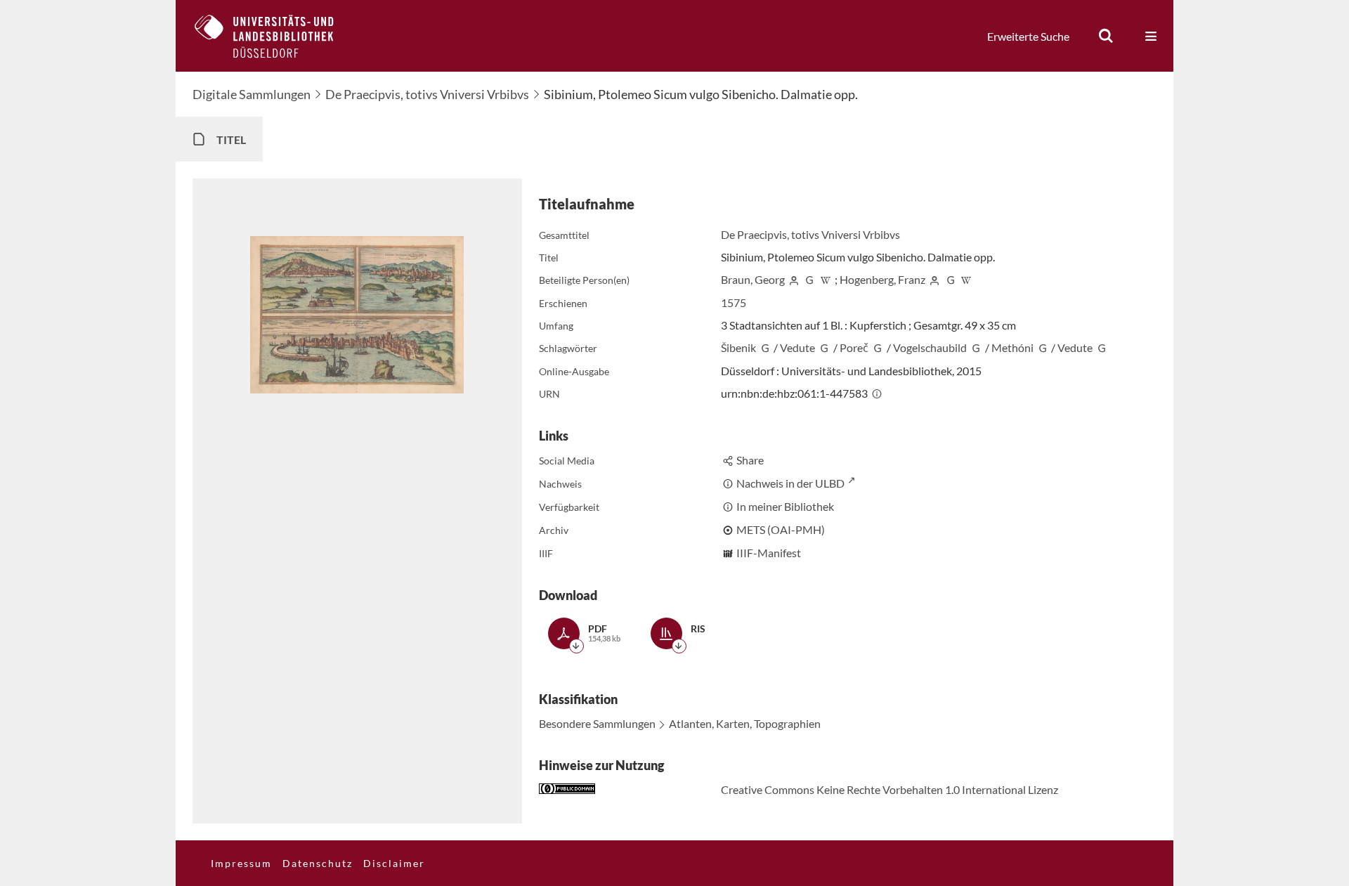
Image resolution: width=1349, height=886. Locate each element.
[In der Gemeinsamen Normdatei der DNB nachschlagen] (809, 279)
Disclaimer (394, 863)
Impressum (241, 863)
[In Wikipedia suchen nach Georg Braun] (826, 279)
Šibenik (738, 347)
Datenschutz (317, 863)
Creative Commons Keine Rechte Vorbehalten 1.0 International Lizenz (889, 789)
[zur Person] (794, 279)
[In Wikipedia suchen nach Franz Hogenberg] (966, 279)
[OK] (1105, 36)
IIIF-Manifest (768, 552)
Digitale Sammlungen (252, 94)
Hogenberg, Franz (882, 279)
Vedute (797, 347)
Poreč (854, 347)
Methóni (1012, 347)
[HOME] (275, 35)
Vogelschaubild (930, 347)
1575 (733, 302)
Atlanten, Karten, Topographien (745, 723)
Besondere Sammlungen (597, 723)
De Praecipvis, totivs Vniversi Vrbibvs (427, 94)
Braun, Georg (753, 279)
